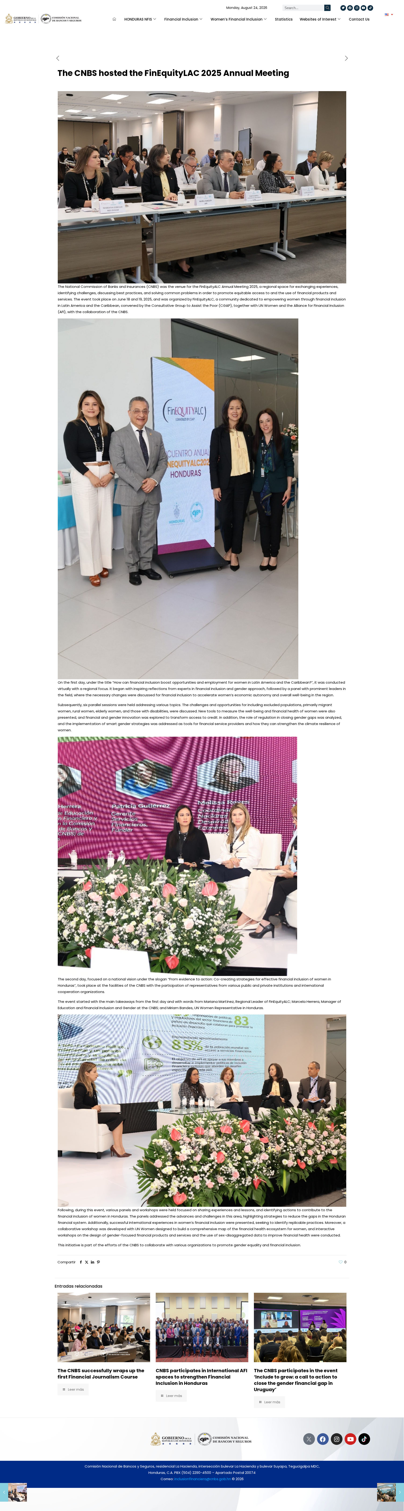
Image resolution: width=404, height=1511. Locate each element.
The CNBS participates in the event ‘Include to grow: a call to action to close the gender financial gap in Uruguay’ (296, 1380)
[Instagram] (337, 1439)
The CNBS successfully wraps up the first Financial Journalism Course (101, 1373)
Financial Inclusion (181, 19)
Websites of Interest (318, 19)
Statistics (284, 19)
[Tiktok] (370, 8)
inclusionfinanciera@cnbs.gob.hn (202, 1478)
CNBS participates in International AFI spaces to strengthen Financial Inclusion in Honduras (201, 1376)
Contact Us (359, 19)
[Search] (327, 8)
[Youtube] (350, 1439)
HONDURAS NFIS (138, 19)
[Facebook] (323, 1439)
